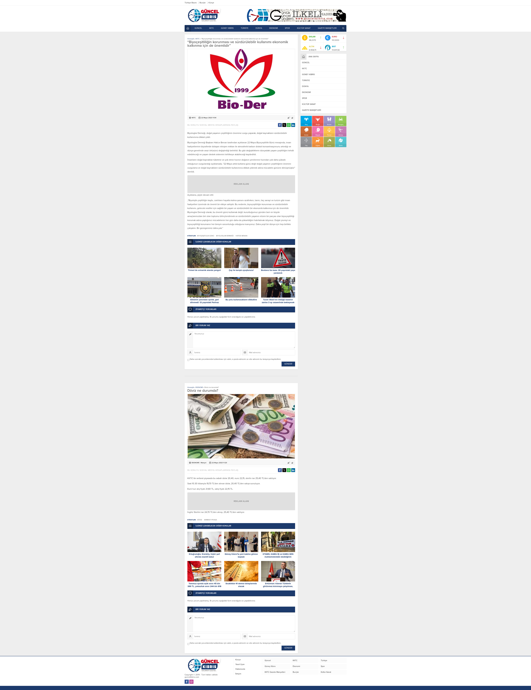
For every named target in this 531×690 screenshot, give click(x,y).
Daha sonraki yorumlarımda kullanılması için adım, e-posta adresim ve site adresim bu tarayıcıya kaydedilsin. (235, 359)
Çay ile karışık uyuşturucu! (241, 270)
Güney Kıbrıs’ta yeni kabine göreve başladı (241, 555)
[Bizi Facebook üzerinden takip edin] (187, 682)
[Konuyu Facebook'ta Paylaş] (280, 125)
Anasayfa (190, 39)
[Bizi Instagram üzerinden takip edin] (191, 682)
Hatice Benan (241, 236)
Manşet (203, 463)
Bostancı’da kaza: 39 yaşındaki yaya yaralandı (278, 271)
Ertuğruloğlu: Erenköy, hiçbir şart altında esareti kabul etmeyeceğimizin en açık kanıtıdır (204, 557)
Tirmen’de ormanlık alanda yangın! (204, 270)
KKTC (198, 39)
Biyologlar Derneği (225, 236)
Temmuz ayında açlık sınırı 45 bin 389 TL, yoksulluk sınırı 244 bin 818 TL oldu (204, 586)
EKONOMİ (199, 387)
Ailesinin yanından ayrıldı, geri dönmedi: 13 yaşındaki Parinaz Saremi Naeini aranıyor (204, 302)
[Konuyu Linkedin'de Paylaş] (293, 125)
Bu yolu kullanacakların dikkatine (241, 299)
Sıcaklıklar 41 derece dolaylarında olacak (241, 585)
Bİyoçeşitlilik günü (205, 236)
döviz (199, 520)
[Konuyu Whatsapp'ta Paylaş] (289, 125)
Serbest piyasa (210, 520)
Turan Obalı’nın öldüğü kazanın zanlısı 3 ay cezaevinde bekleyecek (278, 301)
